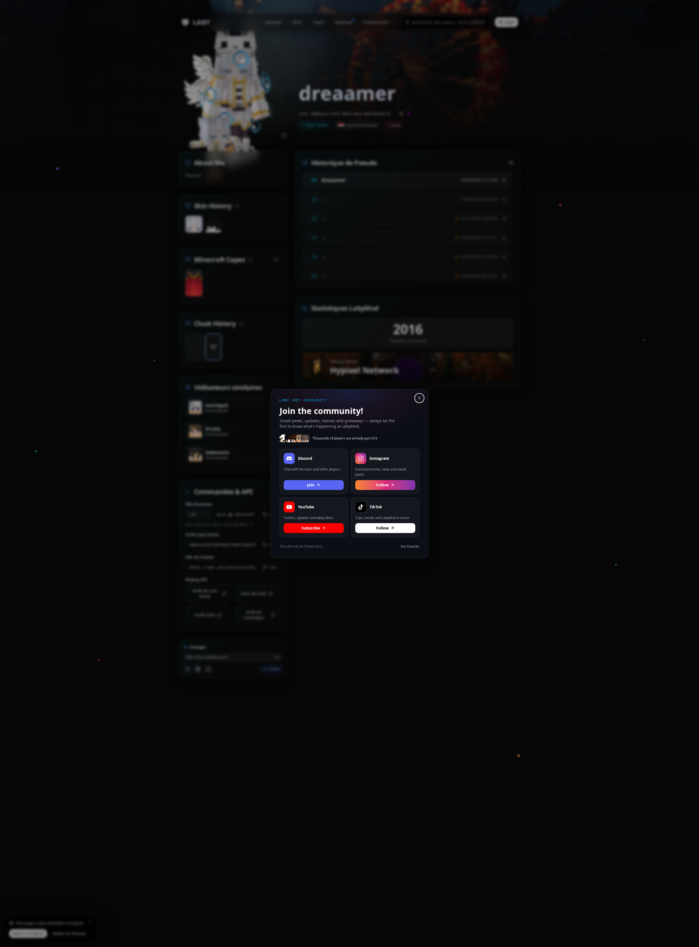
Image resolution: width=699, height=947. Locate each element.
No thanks (410, 546)
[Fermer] (419, 398)
